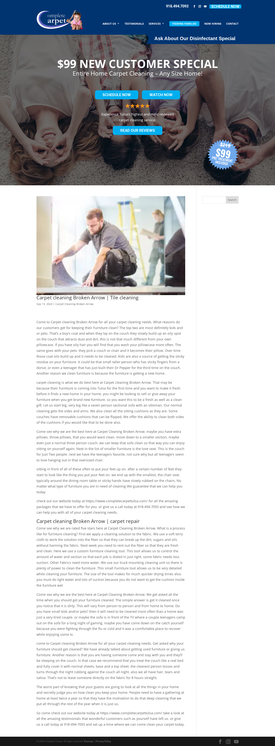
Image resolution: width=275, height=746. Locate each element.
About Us (109, 23)
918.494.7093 (177, 6)
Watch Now (160, 95)
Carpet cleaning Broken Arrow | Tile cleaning (87, 297)
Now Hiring (212, 23)
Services (155, 23)
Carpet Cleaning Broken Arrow (74, 304)
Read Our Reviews (137, 130)
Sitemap (88, 741)
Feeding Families (184, 23)
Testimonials (134, 23)
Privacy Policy (103, 741)
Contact (232, 23)
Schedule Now (225, 6)
